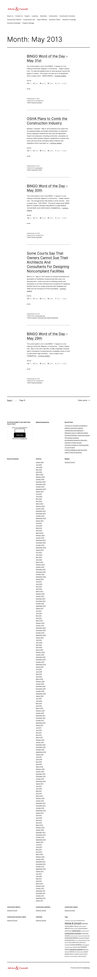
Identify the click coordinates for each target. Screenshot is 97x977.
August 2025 (40, 491)
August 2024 (40, 521)
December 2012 (40, 861)
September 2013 (41, 839)
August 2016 (39, 754)
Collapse (71, 928)
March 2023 (39, 562)
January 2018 (40, 713)
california (67, 928)
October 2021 (40, 603)
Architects (34, 317)
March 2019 (39, 679)
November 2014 (41, 805)
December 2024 (41, 511)
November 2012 (40, 864)
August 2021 (39, 608)
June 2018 (39, 701)
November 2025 (41, 484)
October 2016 (40, 749)
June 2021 (39, 613)
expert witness (79, 942)
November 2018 (40, 689)
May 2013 (39, 849)
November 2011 (40, 893)
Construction (53, 16)
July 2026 (39, 465)
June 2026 (39, 467)
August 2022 (40, 579)
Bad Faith (76, 926)
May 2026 (39, 469)
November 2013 (40, 835)
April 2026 (39, 472)
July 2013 (39, 844)
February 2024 (40, 535)
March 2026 (39, 474)
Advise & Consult (70, 462)
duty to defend (72, 942)
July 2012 (39, 874)
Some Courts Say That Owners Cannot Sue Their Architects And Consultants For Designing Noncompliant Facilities (48, 262)
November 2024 (41, 513)
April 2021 (39, 618)
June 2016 (39, 759)
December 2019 (40, 657)
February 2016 (40, 769)
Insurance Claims (54, 19)
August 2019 (39, 667)
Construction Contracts (67, 16)
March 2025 (39, 503)
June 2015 (39, 788)
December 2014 (40, 803)
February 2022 (40, 594)
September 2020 (41, 635)
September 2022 (41, 577)
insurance (78, 944)
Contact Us (19, 16)
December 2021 (40, 598)
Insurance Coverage (69, 19)
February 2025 (40, 506)
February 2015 (40, 798)
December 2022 (41, 569)
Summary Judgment (74, 956)
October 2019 (40, 662)
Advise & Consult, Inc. (42, 422)
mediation (71, 951)
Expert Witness (42, 19)
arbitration (85, 923)
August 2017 (39, 725)
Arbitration (43, 16)
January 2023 (40, 567)
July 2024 (39, 523)
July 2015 (39, 786)
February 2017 (40, 740)
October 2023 (40, 545)
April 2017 (39, 735)
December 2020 (41, 628)
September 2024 (41, 518)
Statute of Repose (83, 953)
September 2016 (41, 752)
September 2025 (41, 489)
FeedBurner (23, 438)
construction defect (74, 935)
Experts (27, 16)
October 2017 (40, 720)
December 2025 (41, 482)
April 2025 (39, 501)
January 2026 (40, 479)
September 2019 (41, 664)
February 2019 (40, 681)
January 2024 (40, 538)
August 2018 (39, 696)
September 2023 (41, 547)
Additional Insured (81, 920)
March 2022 (39, 591)
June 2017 (39, 730)
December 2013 (40, 832)
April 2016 (39, 764)
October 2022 (40, 574)
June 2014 (39, 818)
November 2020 (41, 630)
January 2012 (40, 888)
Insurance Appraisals (69, 947)
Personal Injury (80, 951)
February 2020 (40, 652)
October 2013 (40, 837)
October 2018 (40, 691)
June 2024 (39, 525)
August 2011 (39, 900)
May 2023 (39, 557)
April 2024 (39, 530)
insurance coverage (76, 949)
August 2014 (39, 813)
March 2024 (39, 533)
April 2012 (39, 881)
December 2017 (40, 715)
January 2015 (40, 801)
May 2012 (39, 878)
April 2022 (39, 589)
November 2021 (40, 601)
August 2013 (39, 842)
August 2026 (40, 462)
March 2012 (39, 883)
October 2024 (40, 516)
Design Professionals (52, 317)
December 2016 (40, 745)
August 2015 (39, 784)
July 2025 (39, 494)
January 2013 (40, 859)
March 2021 (39, 620)
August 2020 (40, 637)
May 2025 (39, 499)
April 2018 (39, 706)
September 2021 (41, 606)
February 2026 (40, 477)
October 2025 (40, 486)
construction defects (71, 938)
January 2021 (40, 625)
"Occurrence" (67, 920)
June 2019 (39, 671)
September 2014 (41, 810)
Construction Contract (73, 933)
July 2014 (39, 815)
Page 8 (22, 400)
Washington (83, 956)
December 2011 (40, 891)
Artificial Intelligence (69, 926)
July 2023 (39, 552)
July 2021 (39, 611)
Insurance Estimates (14, 23)
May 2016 (39, 762)
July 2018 (39, 698)
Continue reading (60, 76)
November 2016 (40, 747)
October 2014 (40, 808)
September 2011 (41, 898)
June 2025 (39, 496)
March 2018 (39, 708)
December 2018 (40, 686)
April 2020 (39, 647)
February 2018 (40, 710)
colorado (75, 928)
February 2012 (40, 886)
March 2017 (39, 737)
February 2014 (40, 827)
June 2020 (39, 642)
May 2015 (39, 791)
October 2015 (40, 779)
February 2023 (40, 564)
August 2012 (39, 871)
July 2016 (39, 757)
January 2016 (40, 771)
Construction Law (29, 19)
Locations (35, 16)
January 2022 (40, 596)
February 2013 (40, 857)
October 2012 (40, 866)
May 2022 (39, 586)
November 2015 (40, 776)
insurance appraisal (85, 944)
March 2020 (39, 650)
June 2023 (39, 555)
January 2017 (40, 742)
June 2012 (39, 876)
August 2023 (40, 550)
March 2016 (39, 766)
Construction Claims (85, 930)
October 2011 (40, 896)
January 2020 (40, 654)
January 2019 (40, 684)
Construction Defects (14, 19)
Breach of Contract (82, 926)
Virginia (79, 956)
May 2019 (39, 674)
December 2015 (40, 774)
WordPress (86, 968)
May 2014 (39, 820)
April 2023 (39, 560)
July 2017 (38, 728)
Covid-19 (76, 940)
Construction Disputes (83, 938)
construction (34, 170)
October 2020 (40, 633)
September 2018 (41, 693)
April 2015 (39, 793)
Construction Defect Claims (84, 935)
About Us (10, 16)
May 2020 (39, 645)
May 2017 (39, 732)
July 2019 (39, 669)
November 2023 (41, 542)
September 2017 (41, 723)
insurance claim (76, 947)
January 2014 (40, 830)
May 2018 (39, 703)
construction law (41, 317)
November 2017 (40, 718)
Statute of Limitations (74, 953)
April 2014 (39, 822)
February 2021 (40, 623)
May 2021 (39, 616)
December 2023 (41, 540)
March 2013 (39, 854)
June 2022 (39, 584)
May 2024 (39, 528)
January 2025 (40, 508)
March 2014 (39, 825)
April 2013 (39, 852)
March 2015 (39, 796)
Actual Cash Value (73, 920)
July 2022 (39, 581)
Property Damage (28, 23)
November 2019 (40, 659)
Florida (73, 944)
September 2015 (41, 781)
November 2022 (41, 572)
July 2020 (39, 640)
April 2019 (39, 676)
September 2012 (41, 869)
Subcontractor (67, 956)
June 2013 (39, 847)
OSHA (40, 170)
